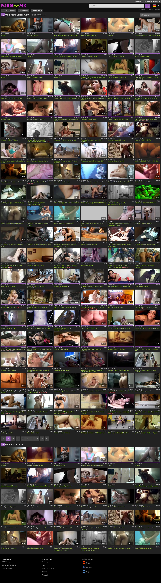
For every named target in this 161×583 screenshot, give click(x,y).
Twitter (88, 572)
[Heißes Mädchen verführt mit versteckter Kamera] (40, 213)
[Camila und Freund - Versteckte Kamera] (121, 87)
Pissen (14, 286)
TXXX (51, 34)
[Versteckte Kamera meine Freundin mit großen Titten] (13, 380)
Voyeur (154, 35)
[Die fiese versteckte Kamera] (67, 66)
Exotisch (29, 77)
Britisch (3, 349)
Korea (121, 370)
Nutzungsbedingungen (9, 565)
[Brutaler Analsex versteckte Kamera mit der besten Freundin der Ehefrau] (40, 129)
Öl (141, 182)
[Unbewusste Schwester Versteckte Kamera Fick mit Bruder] (13, 87)
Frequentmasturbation (7, 351)
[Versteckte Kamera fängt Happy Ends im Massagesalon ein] (40, 87)
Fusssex (94, 182)
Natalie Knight (93, 309)
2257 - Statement (7, 568)
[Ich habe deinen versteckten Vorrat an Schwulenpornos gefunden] (121, 276)
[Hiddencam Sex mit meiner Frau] (13, 108)
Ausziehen (19, 56)
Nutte (18, 244)
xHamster (77, 34)
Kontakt (44, 572)
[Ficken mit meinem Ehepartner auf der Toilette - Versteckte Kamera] (147, 171)
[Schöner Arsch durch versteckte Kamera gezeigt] (67, 422)
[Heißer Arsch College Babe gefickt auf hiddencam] (94, 192)
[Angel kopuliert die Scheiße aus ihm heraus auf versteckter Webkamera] (121, 338)
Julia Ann (19, 307)
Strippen (48, 349)
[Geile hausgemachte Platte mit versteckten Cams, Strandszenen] (67, 317)
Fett (94, 349)
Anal (82, 98)
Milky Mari (30, 183)
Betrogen (62, 56)
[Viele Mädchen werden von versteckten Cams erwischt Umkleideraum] (40, 108)
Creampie (142, 35)
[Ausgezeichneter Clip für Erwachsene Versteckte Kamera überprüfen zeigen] (94, 234)
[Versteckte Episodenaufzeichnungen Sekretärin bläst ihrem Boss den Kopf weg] (94, 25)
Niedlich (67, 244)
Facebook (89, 567)
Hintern (3, 223)
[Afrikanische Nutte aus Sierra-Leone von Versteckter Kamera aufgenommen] (147, 401)
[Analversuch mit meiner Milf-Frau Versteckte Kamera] (94, 317)
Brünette (29, 35)
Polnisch (9, 140)
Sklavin (44, 141)
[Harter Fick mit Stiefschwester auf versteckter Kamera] (147, 108)
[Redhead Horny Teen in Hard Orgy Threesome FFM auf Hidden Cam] (121, 234)
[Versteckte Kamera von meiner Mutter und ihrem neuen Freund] (121, 66)
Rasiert (40, 328)
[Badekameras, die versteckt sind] (147, 276)
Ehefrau (74, 56)
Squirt (129, 412)
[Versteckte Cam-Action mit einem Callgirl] (13, 422)
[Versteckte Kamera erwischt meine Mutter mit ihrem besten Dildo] (147, 317)
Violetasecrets (43, 392)
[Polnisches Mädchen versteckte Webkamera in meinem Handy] (13, 129)
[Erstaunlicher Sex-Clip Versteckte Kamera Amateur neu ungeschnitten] (40, 255)
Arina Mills (144, 120)
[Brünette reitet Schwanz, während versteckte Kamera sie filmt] (40, 25)
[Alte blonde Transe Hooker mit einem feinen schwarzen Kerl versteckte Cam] (13, 234)
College (91, 203)
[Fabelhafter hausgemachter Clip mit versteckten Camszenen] (40, 297)
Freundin (66, 35)
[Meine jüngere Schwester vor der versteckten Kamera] (121, 108)
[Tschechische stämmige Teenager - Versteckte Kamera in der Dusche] (147, 66)
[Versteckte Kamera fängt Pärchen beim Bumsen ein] (67, 276)
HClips (24, 34)
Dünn (88, 79)
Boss (82, 35)
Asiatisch (83, 161)
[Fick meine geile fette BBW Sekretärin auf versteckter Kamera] (94, 338)
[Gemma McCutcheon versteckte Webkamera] (67, 359)
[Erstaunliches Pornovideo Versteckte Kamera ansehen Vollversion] (40, 46)
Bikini (142, 349)
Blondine (60, 35)
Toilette (149, 182)
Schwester (14, 98)
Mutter (103, 77)
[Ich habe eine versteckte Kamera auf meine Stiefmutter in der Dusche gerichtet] (94, 66)
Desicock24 (125, 267)
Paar (35, 244)
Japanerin (148, 98)
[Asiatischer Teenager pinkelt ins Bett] (147, 234)
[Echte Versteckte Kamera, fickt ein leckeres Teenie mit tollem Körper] (94, 359)
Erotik (113, 412)
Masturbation (102, 98)
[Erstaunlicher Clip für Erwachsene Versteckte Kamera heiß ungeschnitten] (121, 25)
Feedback (45, 575)
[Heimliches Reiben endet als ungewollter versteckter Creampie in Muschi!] (40, 171)
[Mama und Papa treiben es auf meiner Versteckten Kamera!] (67, 380)
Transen (83, 100)
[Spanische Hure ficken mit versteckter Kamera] (67, 129)
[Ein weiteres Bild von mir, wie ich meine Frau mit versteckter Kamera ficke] (121, 129)
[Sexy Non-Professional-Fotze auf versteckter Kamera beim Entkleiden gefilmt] (67, 87)
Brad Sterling (85, 309)
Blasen (137, 35)
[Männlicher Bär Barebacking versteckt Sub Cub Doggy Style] (67, 192)
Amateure (84, 119)
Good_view (70, 267)
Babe (55, 35)
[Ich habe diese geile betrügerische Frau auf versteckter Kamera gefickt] (13, 192)
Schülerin (154, 98)
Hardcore (61, 182)
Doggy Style (63, 203)
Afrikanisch (138, 412)
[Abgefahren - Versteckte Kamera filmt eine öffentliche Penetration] (147, 255)
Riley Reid (111, 413)
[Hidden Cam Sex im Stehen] (94, 255)
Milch (45, 98)
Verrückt (137, 56)
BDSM (110, 286)
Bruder (2, 98)
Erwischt (3, 56)
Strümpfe (73, 391)
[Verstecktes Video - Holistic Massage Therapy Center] (40, 150)
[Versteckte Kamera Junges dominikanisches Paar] (40, 234)
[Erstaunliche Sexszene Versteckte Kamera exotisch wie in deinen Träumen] (147, 150)
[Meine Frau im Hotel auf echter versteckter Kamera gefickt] (94, 422)
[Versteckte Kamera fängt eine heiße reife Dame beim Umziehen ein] (40, 401)
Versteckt (3, 35)
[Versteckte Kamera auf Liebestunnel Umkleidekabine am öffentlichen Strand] (67, 213)
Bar (59, 203)
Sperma (110, 98)
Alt (49, 182)
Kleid (7, 56)
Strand (56, 98)
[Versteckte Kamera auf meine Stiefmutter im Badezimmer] (147, 297)
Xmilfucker (7, 413)
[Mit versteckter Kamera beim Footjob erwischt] (94, 171)
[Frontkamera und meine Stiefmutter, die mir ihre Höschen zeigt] (67, 401)
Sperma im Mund (123, 265)
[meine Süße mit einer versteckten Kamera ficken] (13, 66)
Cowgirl (63, 265)
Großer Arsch (89, 223)
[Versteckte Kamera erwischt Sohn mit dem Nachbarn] (147, 380)
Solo (100, 140)
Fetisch (110, 119)
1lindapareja (111, 392)
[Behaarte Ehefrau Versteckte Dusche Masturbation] (67, 108)
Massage (40, 98)
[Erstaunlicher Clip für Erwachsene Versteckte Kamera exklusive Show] (121, 150)
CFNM (136, 77)
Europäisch (84, 370)
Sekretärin (94, 35)
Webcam (20, 98)
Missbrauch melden (48, 568)
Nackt (125, 182)
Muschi (147, 119)
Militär (118, 225)
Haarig (56, 119)
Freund (110, 77)
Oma (89, 119)
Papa (62, 391)
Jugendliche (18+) (140, 79)
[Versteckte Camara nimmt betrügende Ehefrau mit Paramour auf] (147, 129)
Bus (88, 307)
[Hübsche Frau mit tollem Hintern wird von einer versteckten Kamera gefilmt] (13, 213)
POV (130, 286)
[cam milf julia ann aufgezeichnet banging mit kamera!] (13, 297)
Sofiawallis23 (64, 413)
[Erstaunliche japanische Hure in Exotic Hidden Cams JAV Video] (94, 276)
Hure (158, 35)
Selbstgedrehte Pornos (94, 77)
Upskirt (137, 100)
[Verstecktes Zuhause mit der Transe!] (94, 87)
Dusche (83, 79)
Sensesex (93, 79)
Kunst (2, 161)
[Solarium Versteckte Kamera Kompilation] (40, 422)
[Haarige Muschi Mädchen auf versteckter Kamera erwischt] (40, 359)
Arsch (29, 98)
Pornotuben (37, 10)
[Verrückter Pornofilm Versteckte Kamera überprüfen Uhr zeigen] (147, 46)
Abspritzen (116, 98)
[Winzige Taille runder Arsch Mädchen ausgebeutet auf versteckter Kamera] (94, 213)
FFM (109, 244)
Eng (139, 120)
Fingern (118, 412)
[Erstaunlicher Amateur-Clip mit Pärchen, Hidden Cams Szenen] (121, 297)
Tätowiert (84, 141)
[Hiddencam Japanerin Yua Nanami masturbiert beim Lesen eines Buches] (13, 150)
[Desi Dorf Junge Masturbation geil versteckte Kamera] (13, 255)
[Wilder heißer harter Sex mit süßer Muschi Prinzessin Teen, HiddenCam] (67, 234)
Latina (45, 244)
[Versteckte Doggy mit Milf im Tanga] (147, 338)
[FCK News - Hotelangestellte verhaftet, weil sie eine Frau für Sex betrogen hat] (94, 297)
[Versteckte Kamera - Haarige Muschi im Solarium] (147, 359)
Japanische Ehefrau (60, 267)
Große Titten (10, 391)
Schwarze (7, 244)
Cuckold (68, 265)
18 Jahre (30, 391)
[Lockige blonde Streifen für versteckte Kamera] (40, 338)
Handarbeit (87, 98)
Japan (142, 98)
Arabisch (110, 391)
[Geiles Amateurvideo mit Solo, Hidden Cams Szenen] (13, 317)
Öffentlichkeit (69, 223)
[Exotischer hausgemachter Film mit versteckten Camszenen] (40, 192)
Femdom (115, 286)
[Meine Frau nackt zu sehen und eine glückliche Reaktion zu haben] (13, 338)
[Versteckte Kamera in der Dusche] (94, 129)
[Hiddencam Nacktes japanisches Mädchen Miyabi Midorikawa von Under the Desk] (121, 171)
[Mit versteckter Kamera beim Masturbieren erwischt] (40, 276)
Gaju (10, 267)
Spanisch (69, 140)
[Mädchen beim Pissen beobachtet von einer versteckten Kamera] (13, 276)
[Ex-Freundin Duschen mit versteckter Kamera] (94, 401)
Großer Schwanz (140, 203)
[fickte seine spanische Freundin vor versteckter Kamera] (67, 150)
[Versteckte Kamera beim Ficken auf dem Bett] (121, 317)
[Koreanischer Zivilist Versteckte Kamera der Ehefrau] (121, 359)
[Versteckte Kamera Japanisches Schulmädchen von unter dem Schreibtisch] (147, 87)
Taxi (77, 35)
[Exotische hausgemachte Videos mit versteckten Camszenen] (121, 192)
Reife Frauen (122, 77)
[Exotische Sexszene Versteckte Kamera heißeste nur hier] (40, 66)
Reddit (88, 563)
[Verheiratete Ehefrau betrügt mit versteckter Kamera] (13, 171)
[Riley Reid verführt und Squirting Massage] (121, 401)
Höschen (122, 56)
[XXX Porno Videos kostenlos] (13, 5)
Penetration (150, 265)
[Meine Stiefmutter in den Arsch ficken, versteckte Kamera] (67, 171)
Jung (127, 119)
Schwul (70, 203)
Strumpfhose (71, 412)
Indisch (122, 391)
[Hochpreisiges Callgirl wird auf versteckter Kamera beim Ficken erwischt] (147, 213)
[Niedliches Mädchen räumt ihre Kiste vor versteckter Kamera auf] (147, 422)
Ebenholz (151, 412)
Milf (8, 307)
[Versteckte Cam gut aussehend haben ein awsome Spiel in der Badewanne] (94, 380)
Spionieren (12, 307)
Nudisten (94, 244)
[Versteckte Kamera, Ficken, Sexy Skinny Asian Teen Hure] (147, 25)
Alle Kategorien (8, 10)
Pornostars (23, 10)
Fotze (60, 98)
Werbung (45, 562)
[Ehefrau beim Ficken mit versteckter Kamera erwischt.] (94, 46)
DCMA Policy (6, 562)
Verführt (29, 225)
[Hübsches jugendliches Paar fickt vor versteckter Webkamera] (67, 338)
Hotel (97, 307)
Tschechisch (142, 77)
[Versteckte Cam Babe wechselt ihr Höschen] (121, 422)
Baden (63, 244)
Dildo (148, 328)
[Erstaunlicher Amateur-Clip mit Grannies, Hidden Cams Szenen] (94, 108)
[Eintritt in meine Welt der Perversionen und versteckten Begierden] (40, 317)
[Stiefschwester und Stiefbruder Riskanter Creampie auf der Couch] (121, 255)
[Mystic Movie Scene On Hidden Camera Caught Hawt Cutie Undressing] (13, 46)
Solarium (137, 371)
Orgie (109, 246)
